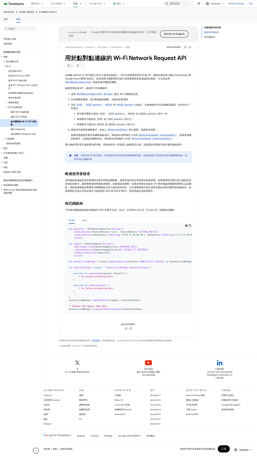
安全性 (47, 404)
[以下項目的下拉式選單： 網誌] (125, 3)
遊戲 (81, 395)
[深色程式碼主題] (186, 225)
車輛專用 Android (123, 409)
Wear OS (119, 400)
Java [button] (84, 220)
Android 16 (155, 400)
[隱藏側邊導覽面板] (36, 451)
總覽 (6, 19)
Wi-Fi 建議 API (85, 159)
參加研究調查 (227, 409)
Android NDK (192, 414)
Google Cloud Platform (129, 435)
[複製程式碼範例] (190, 225)
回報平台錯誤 (227, 395)
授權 (55, 449)
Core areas (26, 12)
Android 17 (155, 395)
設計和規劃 (56, 3)
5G (80, 419)
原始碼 (47, 409)
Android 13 (155, 414)
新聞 (46, 414)
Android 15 (155, 404)
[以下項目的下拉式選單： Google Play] (106, 3)
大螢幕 (118, 395)
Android (47, 395)
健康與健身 (84, 404)
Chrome (94, 435)
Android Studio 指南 (195, 395)
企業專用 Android (52, 400)
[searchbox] (20, 28)
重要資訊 (35, 3)
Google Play (95, 3)
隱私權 (82, 414)
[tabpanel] (128, 269)
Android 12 (155, 419)
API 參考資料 (192, 404)
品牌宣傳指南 (66, 449)
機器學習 (83, 400)
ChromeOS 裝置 (122, 404)
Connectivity (48, 12)
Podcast (47, 423)
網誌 (119, 3)
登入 (251, 3)
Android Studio (237, 3)
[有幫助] (185, 47)
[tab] (71, 220)
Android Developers (73, 47)
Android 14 (155, 409)
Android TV (120, 414)
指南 (18, 19)
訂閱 (223, 448)
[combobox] (179, 3)
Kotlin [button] (72, 220)
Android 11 (155, 423)
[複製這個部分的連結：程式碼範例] (86, 204)
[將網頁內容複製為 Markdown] (78, 65)
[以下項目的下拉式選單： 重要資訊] (44, 3)
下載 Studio (191, 409)
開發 (75, 3)
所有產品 (150, 435)
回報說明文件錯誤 (229, 400)
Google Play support (230, 404)
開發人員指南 (192, 400)
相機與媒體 (84, 409)
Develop (9, 12)
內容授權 (95, 340)
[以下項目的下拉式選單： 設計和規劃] (66, 3)
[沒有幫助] (190, 47)
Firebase (108, 435)
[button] (19, 56)
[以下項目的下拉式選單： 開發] (82, 3)
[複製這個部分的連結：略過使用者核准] (93, 174)
